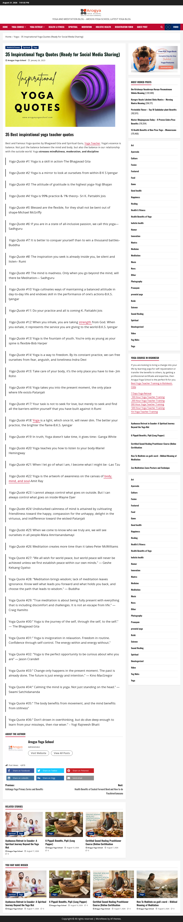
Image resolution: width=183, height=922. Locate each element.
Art (132, 145)
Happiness (135, 197)
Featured (135, 171)
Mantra (134, 242)
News (133, 268)
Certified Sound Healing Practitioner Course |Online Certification (103, 842)
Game (133, 184)
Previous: (24, 787)
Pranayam (135, 288)
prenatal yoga (137, 294)
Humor (134, 229)
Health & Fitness (56, 27)
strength (85, 322)
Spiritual (73, 27)
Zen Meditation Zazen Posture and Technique (150, 468)
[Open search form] (162, 27)
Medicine (135, 249)
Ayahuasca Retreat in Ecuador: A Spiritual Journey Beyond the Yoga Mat (22, 844)
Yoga (35, 47)
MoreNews (101, 918)
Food (133, 177)
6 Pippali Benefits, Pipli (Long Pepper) (60, 842)
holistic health (137, 223)
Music (133, 262)
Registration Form (124, 27)
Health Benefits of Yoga (141, 216)
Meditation (87, 27)
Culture (134, 158)
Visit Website (38, 753)
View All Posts (62, 753)
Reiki (133, 300)
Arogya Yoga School (17, 60)
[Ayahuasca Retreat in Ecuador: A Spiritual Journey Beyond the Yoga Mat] (24, 824)
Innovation (135, 236)
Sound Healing (137, 313)
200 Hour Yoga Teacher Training (148, 400)
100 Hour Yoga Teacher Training (148, 397)
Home (5, 27)
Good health (136, 190)
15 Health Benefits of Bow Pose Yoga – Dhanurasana (153, 130)
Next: (99, 789)
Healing (134, 203)
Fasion (134, 164)
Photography (136, 281)
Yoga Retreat (36, 27)
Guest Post (142, 27)
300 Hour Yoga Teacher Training (147, 404)
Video (175, 27)
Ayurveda (135, 151)
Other (133, 275)
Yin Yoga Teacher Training (144, 411)
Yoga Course (18, 27)
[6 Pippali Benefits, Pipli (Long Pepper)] (64, 824)
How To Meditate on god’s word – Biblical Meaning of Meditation (157, 903)
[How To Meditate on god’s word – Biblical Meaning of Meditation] (157, 884)
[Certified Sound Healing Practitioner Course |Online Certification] (104, 824)
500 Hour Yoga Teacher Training (148, 408)
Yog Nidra (135, 339)
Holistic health (103, 27)
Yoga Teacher (92, 143)
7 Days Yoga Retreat (141, 393)
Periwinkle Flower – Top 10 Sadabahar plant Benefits (154, 109)
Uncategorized (137, 326)
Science (134, 307)
